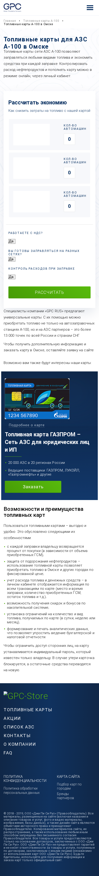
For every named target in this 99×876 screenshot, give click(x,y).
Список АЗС (19, 726)
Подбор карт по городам (69, 786)
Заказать (33, 486)
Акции (12, 718)
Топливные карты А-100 (41, 21)
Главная (10, 21)
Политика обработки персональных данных (22, 790)
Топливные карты (28, 709)
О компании (20, 744)
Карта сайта (68, 776)
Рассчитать (49, 292)
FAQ (8, 752)
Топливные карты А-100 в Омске (28, 24)
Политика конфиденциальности (25, 778)
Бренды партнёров (65, 796)
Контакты (17, 735)
